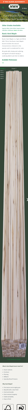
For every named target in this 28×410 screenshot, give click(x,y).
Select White (13, 28)
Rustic (15, 30)
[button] (24, 8)
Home (3, 19)
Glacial (14, 19)
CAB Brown (10, 30)
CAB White (4, 30)
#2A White (20, 30)
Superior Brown (21, 28)
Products (8, 19)
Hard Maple (20, 19)
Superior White (6, 28)
